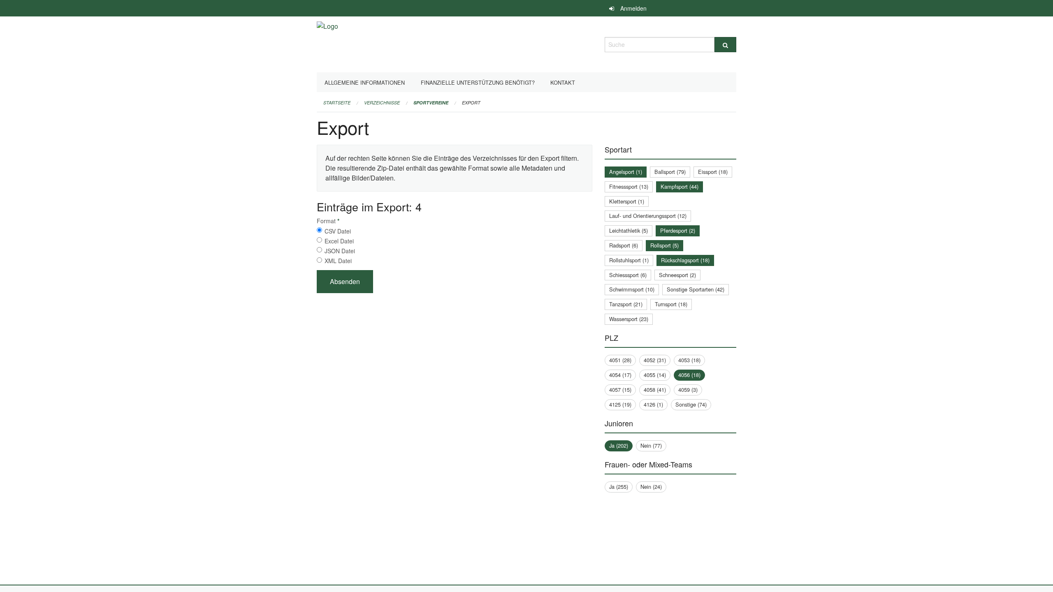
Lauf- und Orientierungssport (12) (648, 216)
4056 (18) (689, 375)
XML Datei (338, 261)
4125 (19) (620, 404)
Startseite (336, 102)
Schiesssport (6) (628, 275)
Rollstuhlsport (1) (629, 260)
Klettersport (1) (626, 201)
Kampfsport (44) (679, 186)
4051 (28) (620, 360)
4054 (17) (620, 375)
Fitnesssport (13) (628, 186)
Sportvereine (430, 102)
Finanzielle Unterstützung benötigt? (478, 82)
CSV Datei (338, 231)
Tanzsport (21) (625, 304)
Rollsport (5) (664, 245)
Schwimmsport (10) (631, 289)
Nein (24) (651, 486)
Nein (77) (651, 445)
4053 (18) (689, 360)
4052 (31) (655, 360)
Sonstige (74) (691, 404)
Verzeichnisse (382, 102)
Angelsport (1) (625, 172)
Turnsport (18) (671, 304)
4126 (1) (653, 404)
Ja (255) (618, 486)
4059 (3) (688, 389)
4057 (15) (620, 389)
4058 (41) (655, 389)
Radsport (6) (623, 245)
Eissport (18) (713, 172)
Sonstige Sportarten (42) (695, 289)
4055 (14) (655, 375)
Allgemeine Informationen (365, 82)
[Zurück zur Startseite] (327, 43)
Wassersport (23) (628, 319)
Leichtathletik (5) (628, 230)
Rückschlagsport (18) (685, 260)
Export (471, 102)
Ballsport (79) (670, 172)
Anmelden (633, 8)
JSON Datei (340, 251)
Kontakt (562, 82)
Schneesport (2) (677, 275)
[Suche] (725, 44)
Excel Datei (339, 241)
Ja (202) (618, 445)
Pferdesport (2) (677, 230)
